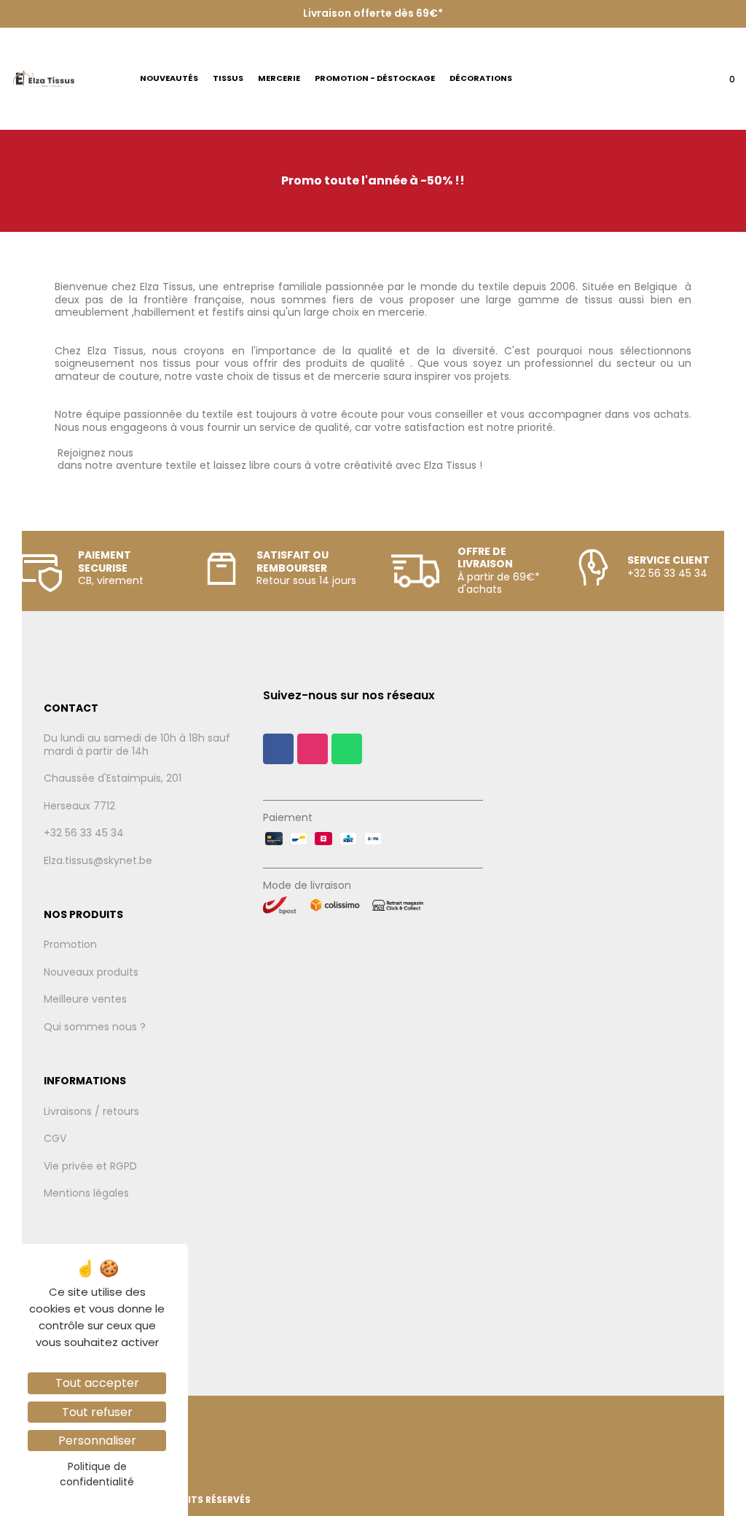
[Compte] (688, 83)
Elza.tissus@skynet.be (98, 861)
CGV (55, 1139)
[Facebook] (278, 749)
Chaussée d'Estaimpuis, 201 (112, 778)
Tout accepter (97, 1383)
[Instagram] (312, 749)
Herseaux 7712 (79, 806)
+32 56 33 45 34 (84, 833)
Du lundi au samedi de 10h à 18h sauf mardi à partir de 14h (137, 745)
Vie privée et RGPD (90, 1166)
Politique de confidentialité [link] (97, 1474)
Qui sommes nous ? (95, 1027)
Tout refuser (97, 1412)
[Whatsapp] (346, 749)
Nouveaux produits (91, 972)
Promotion (70, 945)
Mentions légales (86, 1193)
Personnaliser (97, 1440)
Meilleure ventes (85, 999)
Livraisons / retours (91, 1112)
